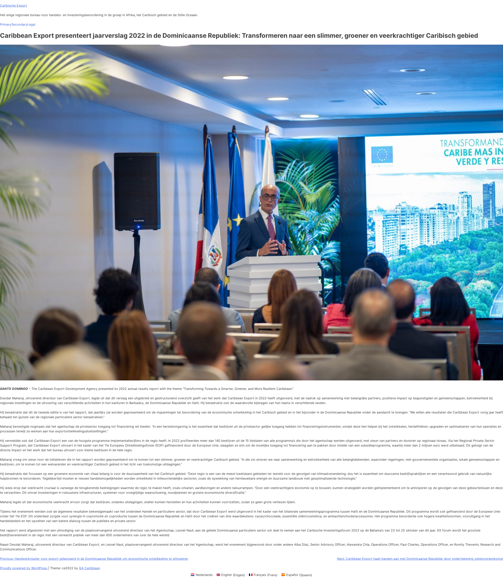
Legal (31, 24)
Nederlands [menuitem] (204, 575)
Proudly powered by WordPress (24, 568)
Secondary (19, 24)
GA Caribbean (89, 568)
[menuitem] (201, 575)
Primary (5, 24)
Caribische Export (13, 5)
